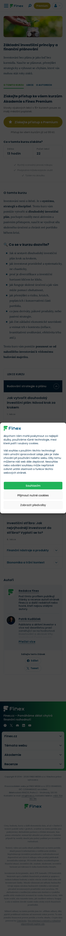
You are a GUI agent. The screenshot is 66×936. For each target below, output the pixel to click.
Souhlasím (33, 485)
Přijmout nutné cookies (33, 495)
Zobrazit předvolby (33, 505)
